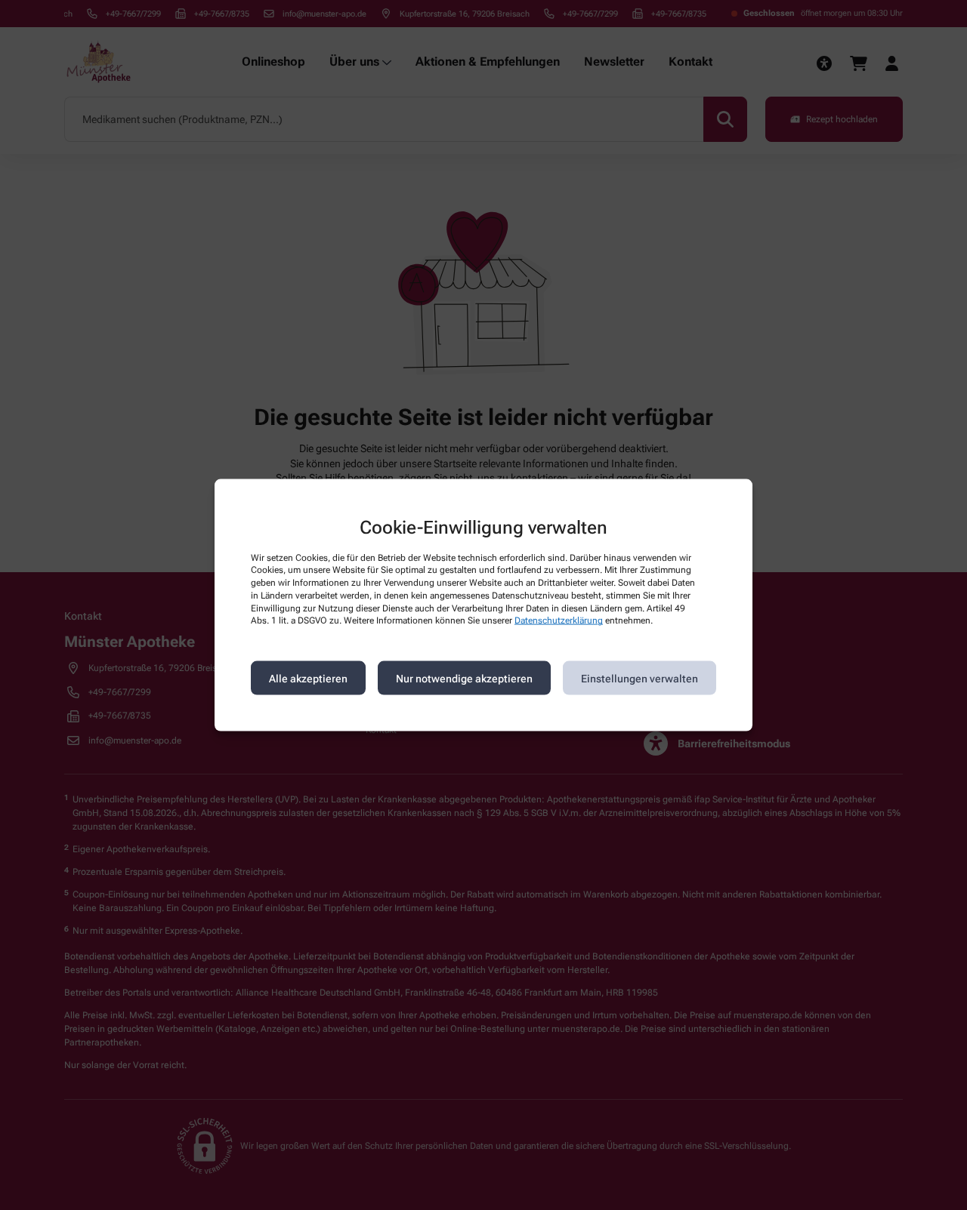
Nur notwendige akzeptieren (464, 678)
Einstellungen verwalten (639, 678)
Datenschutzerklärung (558, 620)
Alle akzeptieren (308, 678)
